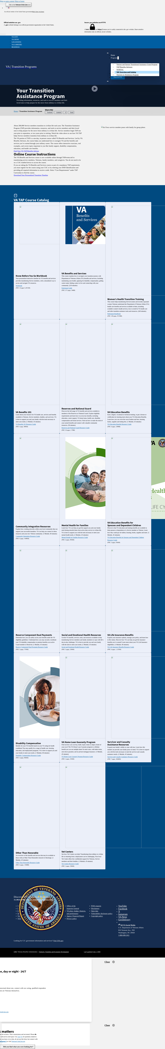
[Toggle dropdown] (118, 57)
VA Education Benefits (118, 412)
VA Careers (17, 44)
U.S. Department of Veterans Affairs (41, 900)
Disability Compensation (28, 743)
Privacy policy (72, 919)
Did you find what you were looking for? (18, 1047)
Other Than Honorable (27, 852)
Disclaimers (95, 908)
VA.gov (15, 36)
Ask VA (19, 1037)
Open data (94, 911)
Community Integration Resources (33, 526)
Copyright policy (97, 916)
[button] (94, 89)
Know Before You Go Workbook (31, 275)
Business (16, 47)
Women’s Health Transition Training (125, 299)
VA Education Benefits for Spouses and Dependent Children (124, 524)
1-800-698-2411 (123, 935)
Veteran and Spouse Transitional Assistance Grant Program (136, 64)
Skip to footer (19, 1)
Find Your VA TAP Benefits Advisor (26, 151)
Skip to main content (7, 1)
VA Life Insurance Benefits (120, 635)
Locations (16, 42)
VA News (15, 39)
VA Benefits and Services (74, 273)
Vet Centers (67, 851)
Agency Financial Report (75, 916)
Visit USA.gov (58, 941)
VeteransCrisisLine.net (18, 1041)
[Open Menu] (107, 81)
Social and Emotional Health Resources (81, 635)
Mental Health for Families (75, 525)
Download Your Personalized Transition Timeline (31, 175)
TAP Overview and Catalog (126, 72)
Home (113, 55)
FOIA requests (96, 906)
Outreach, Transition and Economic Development (128, 73)
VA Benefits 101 (23, 412)
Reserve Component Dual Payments (34, 635)
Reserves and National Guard (76, 408)
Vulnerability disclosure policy (101, 914)
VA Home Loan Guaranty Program (78, 742)
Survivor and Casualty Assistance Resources (118, 743)
